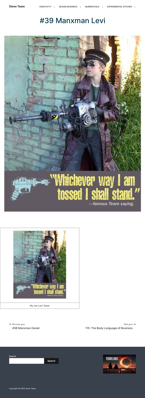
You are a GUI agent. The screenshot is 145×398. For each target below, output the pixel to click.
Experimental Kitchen (119, 6)
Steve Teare (17, 6)
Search (12, 356)
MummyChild (92, 6)
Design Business (68, 6)
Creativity (45, 6)
